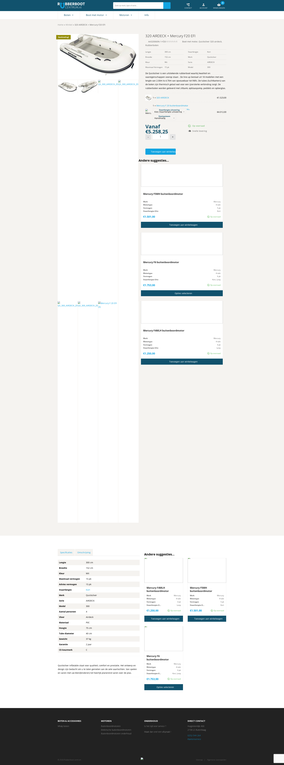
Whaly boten (63, 726)
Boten (67, 15)
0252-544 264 (194, 735)
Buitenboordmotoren (111, 726)
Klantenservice (194, 739)
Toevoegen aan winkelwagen (163, 151)
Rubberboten (152, 45)
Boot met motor (95, 15)
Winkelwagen (219, 6)
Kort (88, 589)
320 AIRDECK (162, 97)
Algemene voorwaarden (216, 760)
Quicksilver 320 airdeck (210, 41)
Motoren (124, 15)
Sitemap (199, 760)
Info (147, 15)
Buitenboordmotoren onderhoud (116, 733)
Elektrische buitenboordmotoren (116, 729)
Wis (188, 109)
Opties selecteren (183, 293)
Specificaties (66, 552)
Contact (188, 6)
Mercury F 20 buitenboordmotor (172, 105)
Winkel (69, 24)
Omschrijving (84, 552)
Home (60, 24)
